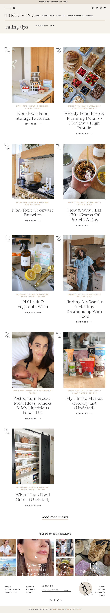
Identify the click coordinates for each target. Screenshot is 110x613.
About (101, 589)
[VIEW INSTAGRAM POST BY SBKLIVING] (14, 555)
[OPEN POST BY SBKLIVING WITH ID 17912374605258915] (65, 567)
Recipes (30, 589)
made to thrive (74, 609)
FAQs (102, 595)
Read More (31, 124)
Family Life (11, 592)
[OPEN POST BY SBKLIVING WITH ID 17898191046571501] (35, 557)
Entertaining (12, 589)
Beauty (30, 587)
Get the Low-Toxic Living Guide (53, 2)
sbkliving (7, 541)
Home (8, 587)
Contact (100, 592)
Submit (64, 589)
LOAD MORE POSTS (55, 517)
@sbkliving (64, 534)
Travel (30, 592)
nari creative (58, 609)
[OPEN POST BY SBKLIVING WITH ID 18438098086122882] (65, 548)
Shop (102, 587)
